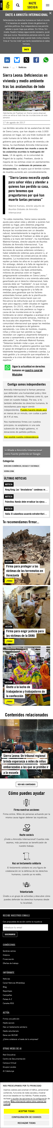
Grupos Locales (9, 1067)
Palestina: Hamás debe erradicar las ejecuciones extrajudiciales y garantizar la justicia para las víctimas (27, 501)
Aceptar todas (26, 1111)
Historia (6, 955)
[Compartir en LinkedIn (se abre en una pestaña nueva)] (7, 60)
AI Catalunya (8, 1071)
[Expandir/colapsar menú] (47, 5)
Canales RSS (8, 1003)
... (13, 67)
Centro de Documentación (14, 1059)
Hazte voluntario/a (11, 1031)
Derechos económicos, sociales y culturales (21, 466)
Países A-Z (7, 999)
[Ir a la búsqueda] (18, 5)
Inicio (5, 67)
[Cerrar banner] (50, 13)
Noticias (22, 67)
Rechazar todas (26, 1123)
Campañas (7, 995)
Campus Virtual (9, 1063)
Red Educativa (9, 1054)
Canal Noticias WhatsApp (14, 983)
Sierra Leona (9, 471)
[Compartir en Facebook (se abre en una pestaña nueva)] (36, 60)
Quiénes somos (9, 951)
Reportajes (7, 991)
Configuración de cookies (26, 1117)
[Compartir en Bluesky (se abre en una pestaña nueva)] (17, 60)
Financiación (8, 959)
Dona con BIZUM (10, 1035)
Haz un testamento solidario (15, 1027)
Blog (5, 987)
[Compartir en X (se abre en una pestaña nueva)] (26, 60)
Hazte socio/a (32, 5)
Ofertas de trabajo (10, 963)
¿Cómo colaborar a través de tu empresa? (20, 1039)
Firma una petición (11, 1018)
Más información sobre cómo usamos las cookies (24, 1102)
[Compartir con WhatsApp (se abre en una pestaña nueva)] (46, 60)
